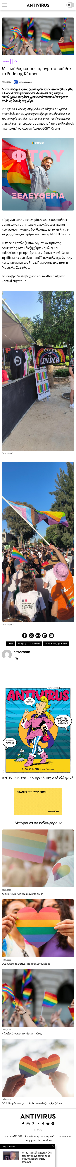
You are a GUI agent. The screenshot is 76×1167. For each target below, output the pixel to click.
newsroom (27, 82)
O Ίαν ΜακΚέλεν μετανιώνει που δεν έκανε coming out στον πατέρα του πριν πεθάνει (37, 1157)
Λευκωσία (35, 644)
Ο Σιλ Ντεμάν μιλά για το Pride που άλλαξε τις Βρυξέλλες (32, 1103)
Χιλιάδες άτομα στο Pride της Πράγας (22, 1033)
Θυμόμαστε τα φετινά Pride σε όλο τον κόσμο (26, 963)
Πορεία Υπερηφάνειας (56, 644)
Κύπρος (22, 644)
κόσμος (6, 61)
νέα (15, 61)
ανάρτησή (43, 123)
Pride (10, 644)
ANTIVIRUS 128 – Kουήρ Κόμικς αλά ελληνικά (38, 778)
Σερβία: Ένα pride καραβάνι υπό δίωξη (22, 894)
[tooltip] (24, 635)
